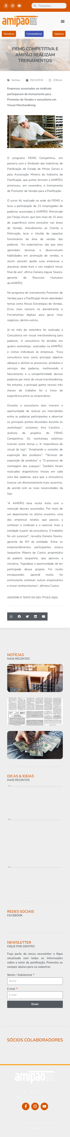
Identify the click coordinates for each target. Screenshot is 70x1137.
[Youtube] (19, 6)
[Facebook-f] (6, 6)
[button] (63, 21)
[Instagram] (12, 6)
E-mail (11, 989)
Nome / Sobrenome (20, 975)
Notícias (15, 80)
